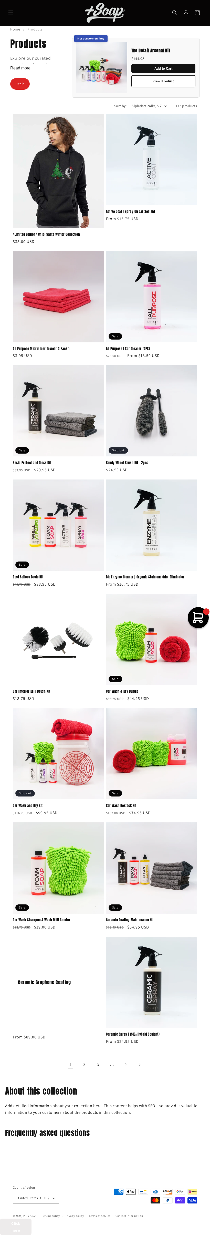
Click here (15, 1227)
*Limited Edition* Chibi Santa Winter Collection (46, 234)
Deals (20, 83)
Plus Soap (30, 1216)
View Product (163, 81)
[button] (10, 12)
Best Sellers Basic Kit (28, 577)
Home (15, 29)
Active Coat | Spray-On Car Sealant (130, 212)
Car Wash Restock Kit (121, 806)
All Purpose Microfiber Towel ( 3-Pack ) (41, 349)
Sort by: (120, 106)
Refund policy (51, 1216)
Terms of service (99, 1216)
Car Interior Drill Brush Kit (31, 691)
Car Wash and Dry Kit (28, 806)
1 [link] (70, 1064)
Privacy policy (74, 1216)
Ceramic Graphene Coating (44, 982)
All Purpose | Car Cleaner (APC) (128, 349)
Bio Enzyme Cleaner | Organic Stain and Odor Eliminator (145, 577)
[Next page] (139, 1064)
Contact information (129, 1216)
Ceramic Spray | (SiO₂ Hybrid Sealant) (133, 1034)
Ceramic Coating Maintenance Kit (130, 920)
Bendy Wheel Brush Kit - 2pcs (127, 463)
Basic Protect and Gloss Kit (32, 463)
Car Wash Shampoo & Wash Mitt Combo (41, 920)
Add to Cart (163, 68)
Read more (20, 68)
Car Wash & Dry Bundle (122, 691)
